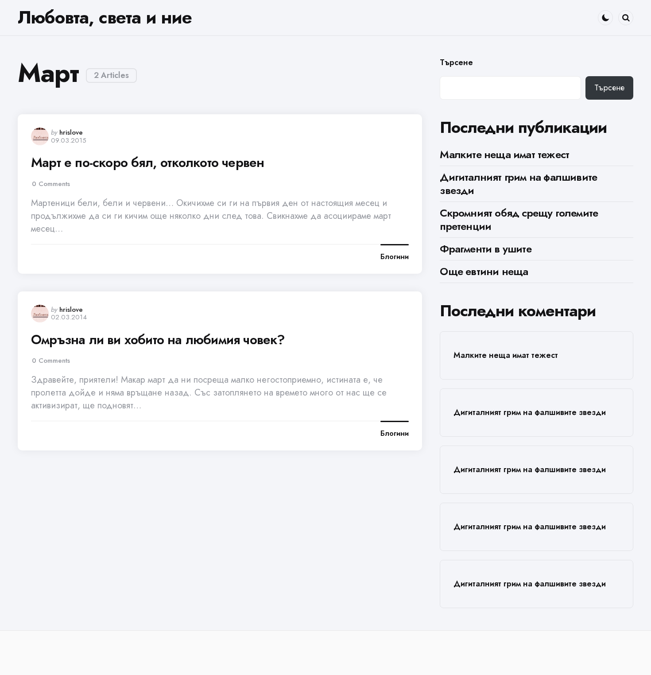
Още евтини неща (484, 271)
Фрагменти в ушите (485, 248)
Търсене (456, 62)
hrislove (71, 132)
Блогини (394, 256)
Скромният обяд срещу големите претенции (519, 219)
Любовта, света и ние (105, 17)
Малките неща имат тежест (504, 154)
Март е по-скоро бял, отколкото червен (147, 162)
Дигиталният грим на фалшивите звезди (518, 183)
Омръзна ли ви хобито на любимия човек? (158, 339)
